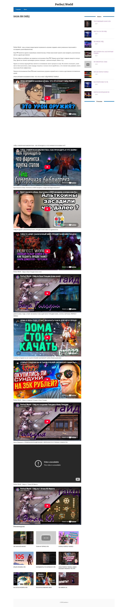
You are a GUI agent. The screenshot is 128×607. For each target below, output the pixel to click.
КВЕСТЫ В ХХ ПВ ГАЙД (100, 31)
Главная (18, 9)
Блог (25, 9)
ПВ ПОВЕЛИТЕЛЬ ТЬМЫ (100, 62)
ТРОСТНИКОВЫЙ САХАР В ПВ (102, 21)
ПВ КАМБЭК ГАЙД (98, 41)
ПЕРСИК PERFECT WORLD (101, 72)
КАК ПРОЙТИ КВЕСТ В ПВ (101, 82)
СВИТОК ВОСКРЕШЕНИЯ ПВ (101, 92)
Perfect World (64, 4)
